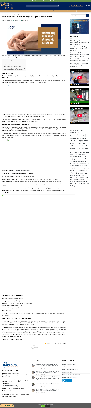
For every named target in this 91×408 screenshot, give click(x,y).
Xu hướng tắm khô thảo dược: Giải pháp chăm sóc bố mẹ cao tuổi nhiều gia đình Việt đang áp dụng (79, 54)
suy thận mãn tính (81, 165)
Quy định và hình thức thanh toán (70, 367)
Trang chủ (17, 11)
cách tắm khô (81, 159)
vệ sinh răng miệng (78, 181)
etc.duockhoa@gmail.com (11, 385)
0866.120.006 (10, 383)
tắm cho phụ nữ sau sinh (77, 170)
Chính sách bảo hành (67, 372)
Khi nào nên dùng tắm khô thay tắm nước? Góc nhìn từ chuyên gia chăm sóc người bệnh (79, 64)
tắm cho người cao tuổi (84, 168)
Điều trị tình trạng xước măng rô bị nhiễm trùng (14, 68)
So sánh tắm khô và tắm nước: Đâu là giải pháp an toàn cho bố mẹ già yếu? (79, 59)
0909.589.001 (9, 390)
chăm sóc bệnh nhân (79, 141)
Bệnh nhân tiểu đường (22, 135)
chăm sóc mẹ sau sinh (83, 150)
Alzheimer (73, 130)
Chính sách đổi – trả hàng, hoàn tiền (71, 374)
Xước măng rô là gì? (8, 64)
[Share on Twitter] (88, 5)
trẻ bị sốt (83, 167)
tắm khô (77, 175)
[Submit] (58, 6)
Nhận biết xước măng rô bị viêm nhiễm (12, 66)
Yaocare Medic (26, 11)
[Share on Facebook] (86, 5)
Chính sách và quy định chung (69, 364)
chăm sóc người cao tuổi (79, 152)
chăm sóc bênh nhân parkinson (79, 138)
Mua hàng (59, 11)
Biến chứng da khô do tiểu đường (21, 170)
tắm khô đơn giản (78, 179)
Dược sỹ (18, 20)
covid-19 (76, 159)
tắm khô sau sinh (84, 175)
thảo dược (79, 167)
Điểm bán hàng (68, 11)
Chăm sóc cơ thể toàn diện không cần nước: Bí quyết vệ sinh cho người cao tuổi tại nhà (79, 48)
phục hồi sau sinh (83, 163)
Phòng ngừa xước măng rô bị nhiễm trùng (13, 69)
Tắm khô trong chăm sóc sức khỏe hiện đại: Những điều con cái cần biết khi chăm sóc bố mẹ (79, 42)
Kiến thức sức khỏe (49, 11)
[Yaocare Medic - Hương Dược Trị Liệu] (12, 6)
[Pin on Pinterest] (89, 5)
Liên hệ (75, 11)
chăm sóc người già (75, 154)
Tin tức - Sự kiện (15, 14)
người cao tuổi (79, 161)
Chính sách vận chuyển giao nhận (70, 369)
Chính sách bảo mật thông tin (69, 377)
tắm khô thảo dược (75, 177)
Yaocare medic (78, 184)
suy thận (75, 165)
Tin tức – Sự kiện (36, 11)
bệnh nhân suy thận (82, 135)
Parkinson (77, 163)
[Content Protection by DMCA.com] (45, 406)
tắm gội (85, 170)
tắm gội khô (75, 173)
